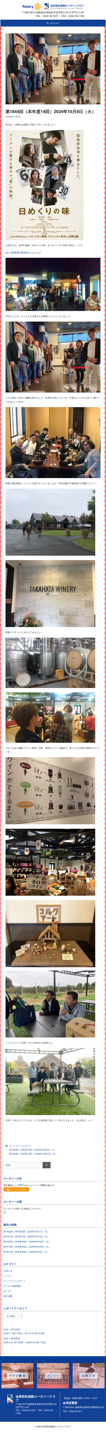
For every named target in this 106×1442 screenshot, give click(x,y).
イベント (7, 1275)
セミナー (7, 1290)
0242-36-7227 (52, 16)
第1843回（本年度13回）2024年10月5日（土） (32, 1149)
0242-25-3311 (76, 1411)
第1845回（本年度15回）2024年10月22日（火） (33, 1153)
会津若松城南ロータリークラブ (56, 1426)
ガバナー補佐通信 (12, 1286)
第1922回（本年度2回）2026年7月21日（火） (26, 1231)
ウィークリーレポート (20, 1145)
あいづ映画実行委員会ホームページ (23, 252)
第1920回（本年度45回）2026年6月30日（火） (27, 1241)
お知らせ (7, 1270)
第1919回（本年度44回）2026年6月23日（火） (27, 1246)
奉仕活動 (7, 1296)
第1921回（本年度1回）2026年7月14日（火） (26, 1236)
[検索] (47, 1165)
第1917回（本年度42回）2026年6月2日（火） (26, 1251)
